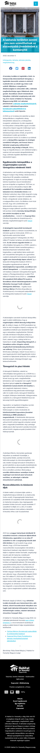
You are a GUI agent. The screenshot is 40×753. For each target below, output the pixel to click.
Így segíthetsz (20, 703)
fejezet (30, 221)
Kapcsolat (14, 683)
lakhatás (15, 60)
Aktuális (20, 706)
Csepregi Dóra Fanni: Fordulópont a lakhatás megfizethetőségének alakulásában (19, 638)
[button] (10, 68)
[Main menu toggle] (36, 4)
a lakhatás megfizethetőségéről (24, 104)
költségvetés (7, 60)
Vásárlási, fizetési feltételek (15, 677)
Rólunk (20, 699)
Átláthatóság (24, 683)
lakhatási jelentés (25, 60)
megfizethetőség (8, 62)
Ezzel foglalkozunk (20, 701)
